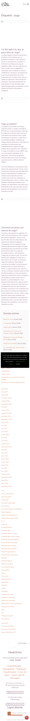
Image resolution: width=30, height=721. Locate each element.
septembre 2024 (6, 413)
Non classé (4, 576)
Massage (4, 558)
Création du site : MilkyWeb (15, 720)
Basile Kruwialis (8, 319)
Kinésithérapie (5, 530)
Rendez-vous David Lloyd (16, 704)
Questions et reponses (8, 597)
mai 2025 (4, 407)
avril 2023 (4, 431)
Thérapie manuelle (7, 616)
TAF (2, 613)
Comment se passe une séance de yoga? (12, 229)
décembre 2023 (6, 416)
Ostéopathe (5, 582)
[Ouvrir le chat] (27, 718)
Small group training (7, 607)
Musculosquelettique (7, 567)
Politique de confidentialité (15, 683)
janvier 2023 (5, 435)
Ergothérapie (10, 672)
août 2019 (4, 480)
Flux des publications (7, 626)
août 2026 (4, 389)
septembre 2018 (6, 486)
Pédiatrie (4, 585)
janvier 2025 (5, 410)
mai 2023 (4, 428)
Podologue (4, 591)
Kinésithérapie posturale (8, 546)
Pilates (3, 588)
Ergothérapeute (6, 512)
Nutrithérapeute (6, 579)
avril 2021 (4, 453)
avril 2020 (4, 471)
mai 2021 (4, 450)
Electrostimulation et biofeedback (11, 509)
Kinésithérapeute (6, 527)
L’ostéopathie (7, 323)
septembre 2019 (6, 477)
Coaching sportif (6, 497)
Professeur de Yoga (7, 594)
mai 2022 (4, 438)
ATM (2, 491)
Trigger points (7, 327)
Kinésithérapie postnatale (9, 543)
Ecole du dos (5, 506)
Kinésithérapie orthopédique (10, 539)
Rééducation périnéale (8, 601)
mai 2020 (4, 468)
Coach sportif (18, 675)
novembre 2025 (6, 398)
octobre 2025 (5, 401)
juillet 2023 (4, 422)
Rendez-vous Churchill (16, 692)
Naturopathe (5, 570)
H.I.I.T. (3, 521)
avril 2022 (4, 441)
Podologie (21, 669)
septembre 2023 (6, 419)
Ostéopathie (8, 669)
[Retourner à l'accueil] (5, 4)
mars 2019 (4, 483)
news (3, 573)
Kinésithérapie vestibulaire (9, 555)
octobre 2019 (5, 474)
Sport (3, 610)
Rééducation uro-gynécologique (11, 603)
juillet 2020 (4, 465)
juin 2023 (4, 425)
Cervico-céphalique (7, 494)
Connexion (4, 623)
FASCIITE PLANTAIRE (10, 343)
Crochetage (4, 500)
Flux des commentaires (8, 629)
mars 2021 (4, 456)
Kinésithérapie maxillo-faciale (10, 536)
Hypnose (4, 524)
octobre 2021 (5, 444)
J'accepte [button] (18, 364)
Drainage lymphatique (8, 503)
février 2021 (5, 459)
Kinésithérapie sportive (8, 552)
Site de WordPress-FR (8, 632)
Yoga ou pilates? (9, 123)
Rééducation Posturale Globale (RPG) (13, 382)
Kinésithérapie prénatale (9, 549)
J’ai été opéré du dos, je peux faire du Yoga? (12, 51)
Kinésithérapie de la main (9, 533)
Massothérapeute (6, 561)
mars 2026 (4, 395)
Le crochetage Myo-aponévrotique (14, 347)
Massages (15, 678)
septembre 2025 (6, 404)
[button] (26, 4)
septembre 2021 (6, 447)
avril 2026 (4, 392)
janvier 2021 (5, 462)
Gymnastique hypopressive (9, 518)
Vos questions (5, 619)
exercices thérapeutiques (9, 515)
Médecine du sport (7, 564)
